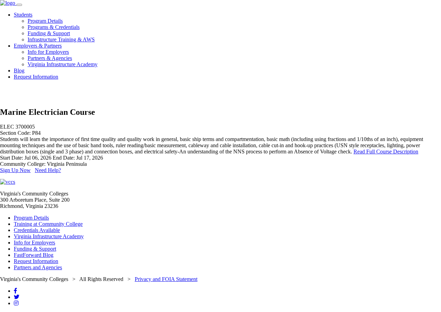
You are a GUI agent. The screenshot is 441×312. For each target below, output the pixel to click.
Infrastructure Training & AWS (61, 39)
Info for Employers (48, 52)
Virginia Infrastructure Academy (63, 64)
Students (23, 15)
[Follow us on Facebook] (15, 291)
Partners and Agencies (38, 267)
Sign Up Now (15, 170)
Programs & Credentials (54, 27)
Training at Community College (48, 224)
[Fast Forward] (8, 3)
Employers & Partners (38, 46)
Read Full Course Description (385, 151)
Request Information (36, 77)
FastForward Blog (33, 255)
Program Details (45, 21)
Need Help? (48, 170)
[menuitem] (227, 27)
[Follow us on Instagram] (16, 303)
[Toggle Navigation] (19, 5)
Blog (19, 70)
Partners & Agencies (50, 58)
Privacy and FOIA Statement (166, 279)
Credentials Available (37, 230)
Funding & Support (49, 33)
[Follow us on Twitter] (16, 297)
